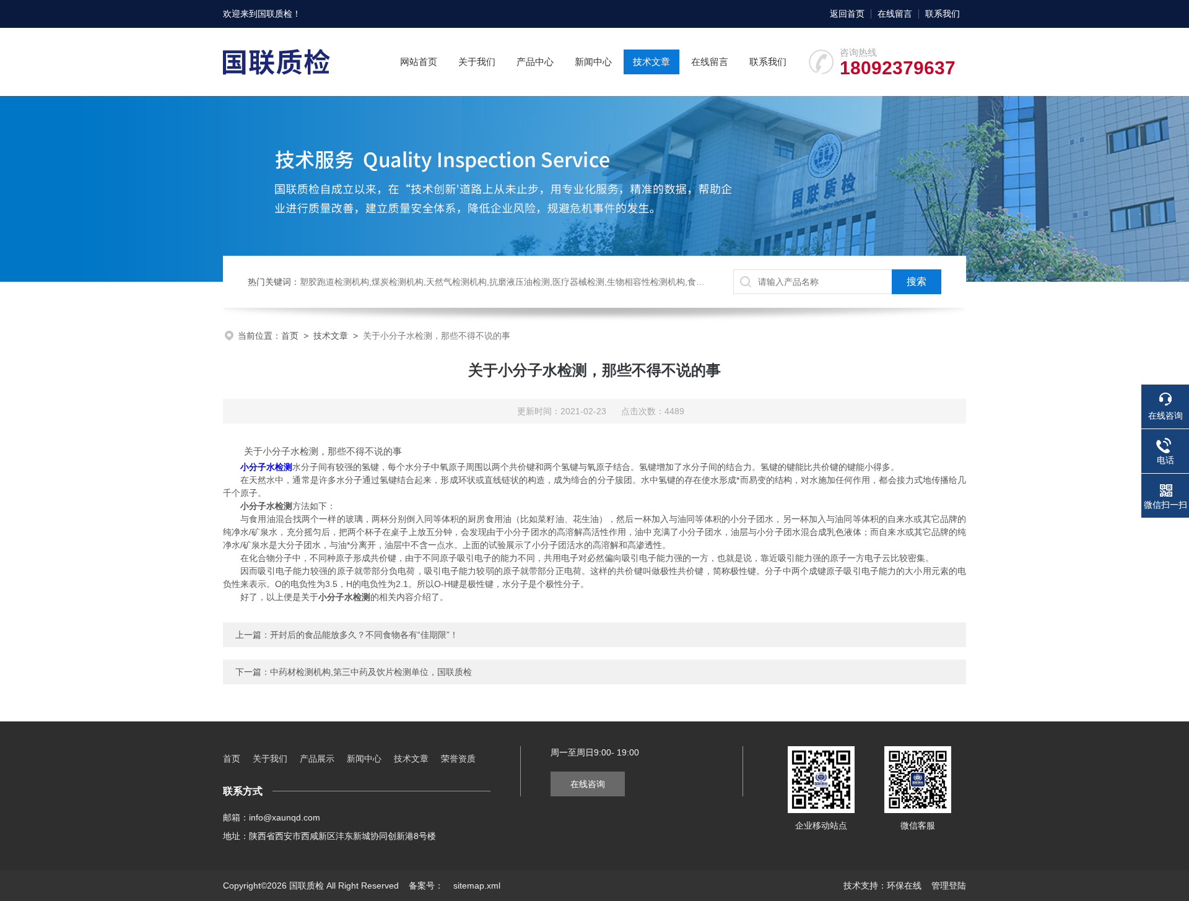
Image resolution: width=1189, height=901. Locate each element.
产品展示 (317, 759)
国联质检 (275, 14)
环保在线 (904, 885)
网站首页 (418, 61)
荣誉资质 (458, 759)
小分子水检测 (266, 467)
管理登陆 (948, 885)
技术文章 (651, 61)
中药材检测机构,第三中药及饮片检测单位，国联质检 (371, 672)
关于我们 (476, 61)
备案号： (426, 885)
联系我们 (942, 14)
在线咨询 (587, 784)
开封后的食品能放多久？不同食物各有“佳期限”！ (364, 635)
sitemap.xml (476, 885)
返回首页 (847, 14)
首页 (289, 336)
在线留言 (895, 14)
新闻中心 (593, 61)
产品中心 (535, 61)
